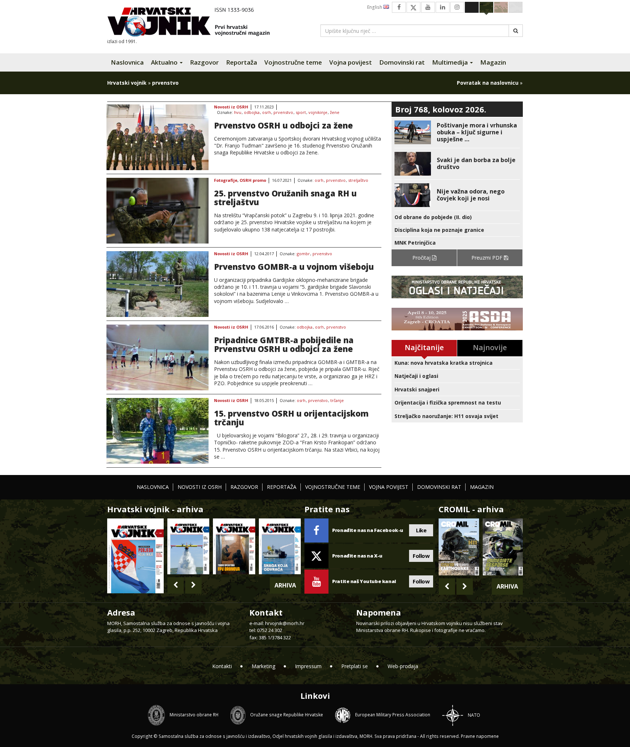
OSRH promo (253, 180)
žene (334, 112)
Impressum (308, 666)
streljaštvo (358, 180)
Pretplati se (354, 666)
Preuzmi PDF (487, 257)
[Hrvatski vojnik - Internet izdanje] (193, 22)
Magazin (493, 62)
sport (301, 112)
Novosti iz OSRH (231, 107)
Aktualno (165, 62)
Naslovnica (127, 62)
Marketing (263, 666)
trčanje (337, 400)
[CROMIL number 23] (459, 546)
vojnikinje (317, 112)
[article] (457, 132)
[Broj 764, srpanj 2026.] (280, 546)
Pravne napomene (480, 736)
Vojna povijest (350, 62)
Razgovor (204, 62)
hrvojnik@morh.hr (284, 623)
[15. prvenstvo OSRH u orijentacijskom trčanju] (157, 431)
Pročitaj (422, 257)
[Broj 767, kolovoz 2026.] (135, 555)
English (375, 7)
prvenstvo (283, 112)
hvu (237, 112)
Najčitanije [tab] (424, 347)
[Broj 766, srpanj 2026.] (188, 546)
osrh (266, 112)
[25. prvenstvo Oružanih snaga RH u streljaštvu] (157, 211)
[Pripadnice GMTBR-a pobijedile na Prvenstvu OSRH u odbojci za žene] (157, 357)
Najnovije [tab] (490, 347)
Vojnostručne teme (293, 62)
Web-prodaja (403, 666)
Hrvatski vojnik (127, 82)
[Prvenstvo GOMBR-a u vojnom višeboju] (157, 284)
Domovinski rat (402, 62)
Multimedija (450, 62)
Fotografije (225, 180)
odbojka (252, 112)
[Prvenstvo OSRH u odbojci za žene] (157, 137)
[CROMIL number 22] (503, 546)
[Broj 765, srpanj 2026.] (234, 546)
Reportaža (241, 62)
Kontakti (222, 666)
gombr (303, 254)
